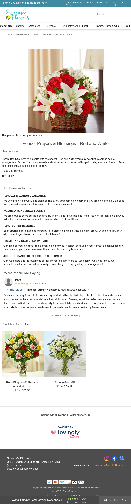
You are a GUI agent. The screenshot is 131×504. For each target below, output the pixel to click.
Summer (20, 25)
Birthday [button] (52, 25)
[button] (122, 489)
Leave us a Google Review (107, 465)
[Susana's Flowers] (22, 15)
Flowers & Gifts (22, 34)
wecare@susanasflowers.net (22, 468)
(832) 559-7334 (15, 465)
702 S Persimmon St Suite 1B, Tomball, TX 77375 (34, 462)
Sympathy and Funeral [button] (76, 25)
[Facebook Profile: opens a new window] (114, 458)
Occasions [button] (35, 25)
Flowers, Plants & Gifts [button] (107, 25)
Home (9, 34)
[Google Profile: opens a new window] (121, 458)
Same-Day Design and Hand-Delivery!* (26, 2)
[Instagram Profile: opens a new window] (106, 458)
